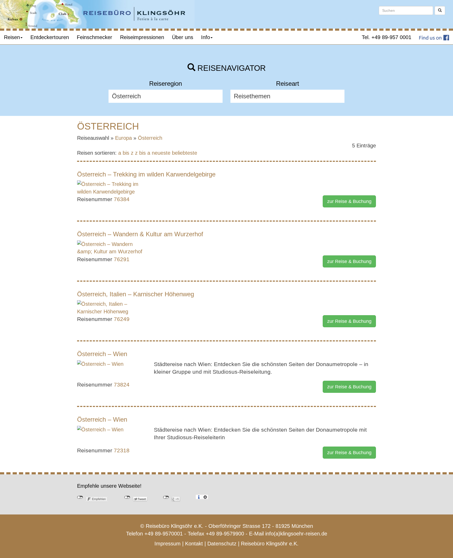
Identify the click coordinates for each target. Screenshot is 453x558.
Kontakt (194, 543)
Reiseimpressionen (142, 37)
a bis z (125, 153)
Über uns (182, 37)
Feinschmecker (94, 37)
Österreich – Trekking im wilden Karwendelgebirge (146, 174)
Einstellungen (205, 497)
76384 (122, 199)
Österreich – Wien (102, 353)
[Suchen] (440, 10)
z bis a (142, 153)
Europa (123, 138)
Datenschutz (221, 543)
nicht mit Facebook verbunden (80, 497)
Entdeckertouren (49, 37)
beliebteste (184, 153)
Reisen (12, 37)
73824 (122, 385)
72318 (122, 450)
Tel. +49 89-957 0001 (386, 37)
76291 (122, 259)
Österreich (150, 138)
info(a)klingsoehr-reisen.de (296, 533)
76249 (122, 319)
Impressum (167, 543)
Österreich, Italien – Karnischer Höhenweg (135, 294)
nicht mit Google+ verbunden (166, 497)
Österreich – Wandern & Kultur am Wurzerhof (140, 234)
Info (205, 37)
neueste (161, 153)
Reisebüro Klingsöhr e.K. (270, 543)
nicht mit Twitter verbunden (127, 497)
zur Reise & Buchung (349, 201)
